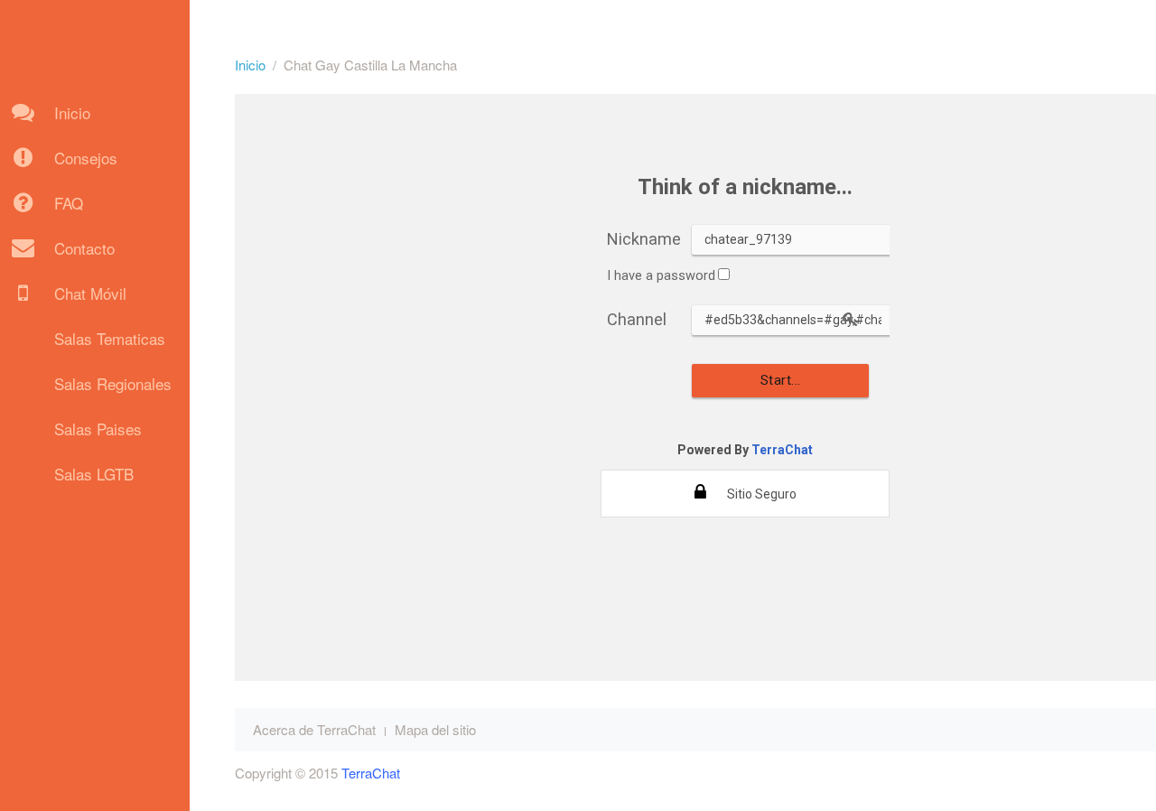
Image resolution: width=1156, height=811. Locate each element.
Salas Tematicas (109, 338)
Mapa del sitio (435, 729)
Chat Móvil (90, 293)
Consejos (85, 157)
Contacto (84, 248)
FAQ (68, 202)
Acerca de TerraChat (314, 729)
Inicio (72, 112)
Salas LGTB (94, 473)
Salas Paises (98, 428)
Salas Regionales (113, 383)
